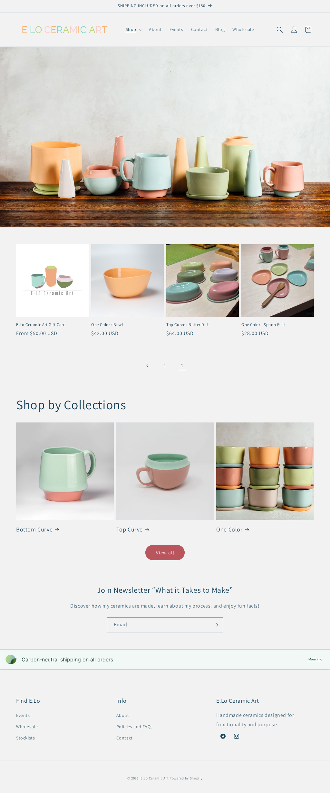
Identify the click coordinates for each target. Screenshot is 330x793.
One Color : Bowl (107, 324)
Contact (124, 738)
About (122, 715)
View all (165, 553)
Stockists (25, 738)
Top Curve (129, 529)
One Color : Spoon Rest (263, 324)
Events (23, 715)
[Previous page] (148, 366)
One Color (229, 529)
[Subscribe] (216, 624)
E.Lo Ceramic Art (155, 778)
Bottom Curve (34, 529)
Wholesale (27, 726)
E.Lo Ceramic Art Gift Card (41, 324)
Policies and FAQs (134, 726)
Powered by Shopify (186, 778)
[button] (133, 29)
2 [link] (182, 365)
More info (315, 659)
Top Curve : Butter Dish (188, 324)
